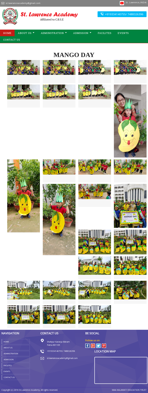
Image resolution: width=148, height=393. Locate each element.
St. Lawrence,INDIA (136, 2)
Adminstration (11, 353)
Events (123, 33)
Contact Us (11, 39)
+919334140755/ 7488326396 (124, 14)
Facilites (104, 33)
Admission (9, 359)
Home (7, 33)
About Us (8, 347)
